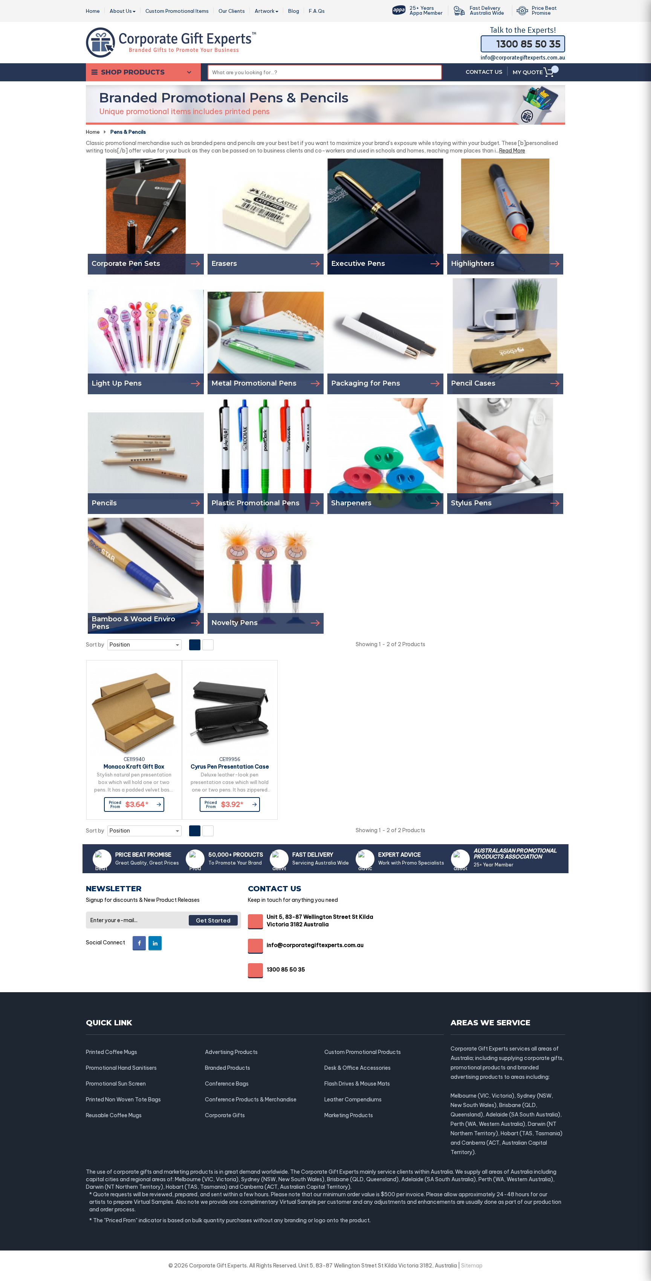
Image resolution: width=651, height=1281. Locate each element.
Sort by (95, 644)
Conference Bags (227, 1083)
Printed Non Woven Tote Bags (123, 1099)
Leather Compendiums (353, 1099)
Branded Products (227, 1067)
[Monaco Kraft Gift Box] (134, 712)
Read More (512, 150)
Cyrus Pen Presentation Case (230, 766)
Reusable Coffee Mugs (114, 1115)
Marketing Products (348, 1115)
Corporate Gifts (225, 1115)
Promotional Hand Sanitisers (121, 1067)
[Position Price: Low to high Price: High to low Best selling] (144, 644)
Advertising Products (231, 1052)
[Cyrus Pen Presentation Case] (230, 712)
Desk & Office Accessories (357, 1067)
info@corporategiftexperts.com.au (523, 57)
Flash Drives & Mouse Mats (357, 1083)
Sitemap (472, 1265)
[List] (208, 644)
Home (93, 132)
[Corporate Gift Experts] (171, 42)
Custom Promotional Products (362, 1052)
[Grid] (194, 644)
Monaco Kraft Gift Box (134, 766)
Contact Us (484, 72)
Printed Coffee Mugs (111, 1052)
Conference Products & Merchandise (250, 1099)
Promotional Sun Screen (116, 1083)
